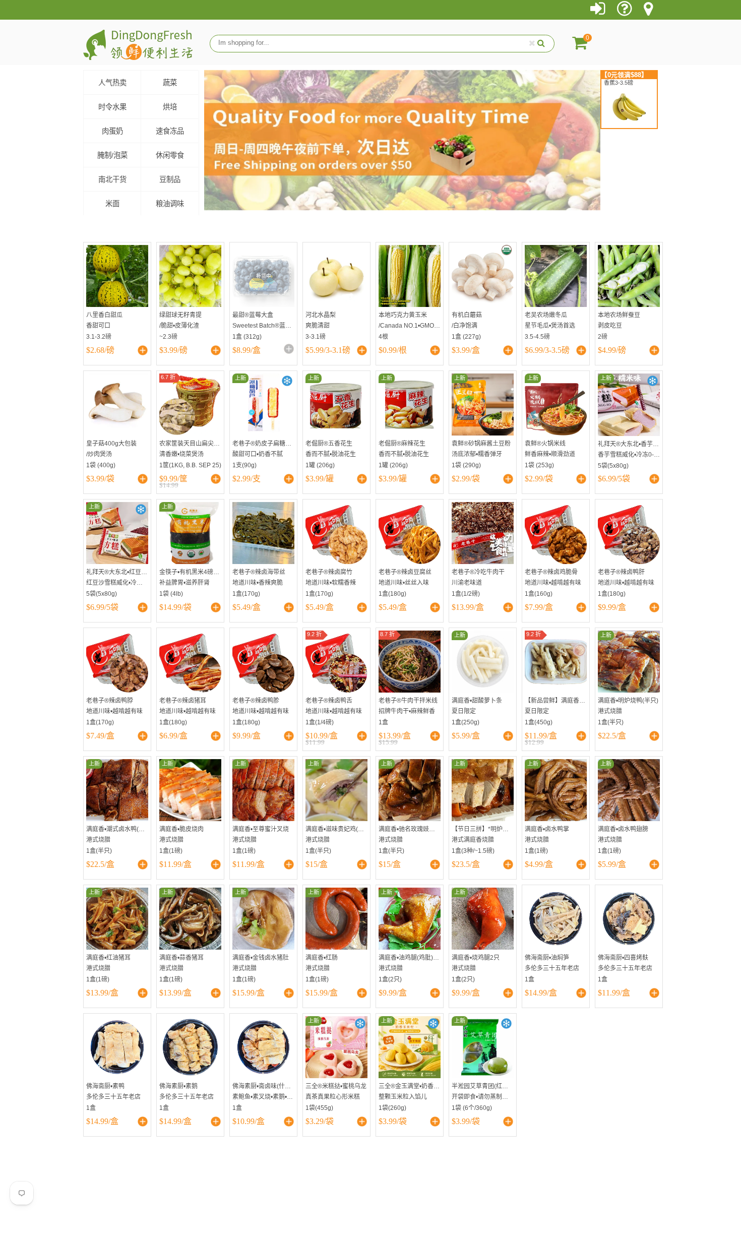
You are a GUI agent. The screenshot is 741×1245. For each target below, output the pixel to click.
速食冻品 (170, 131)
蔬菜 (170, 83)
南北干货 (112, 179)
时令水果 (112, 107)
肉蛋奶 (112, 131)
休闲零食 (170, 155)
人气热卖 (112, 83)
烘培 (170, 107)
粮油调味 (170, 204)
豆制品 (169, 179)
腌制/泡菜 (112, 155)
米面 (112, 204)
